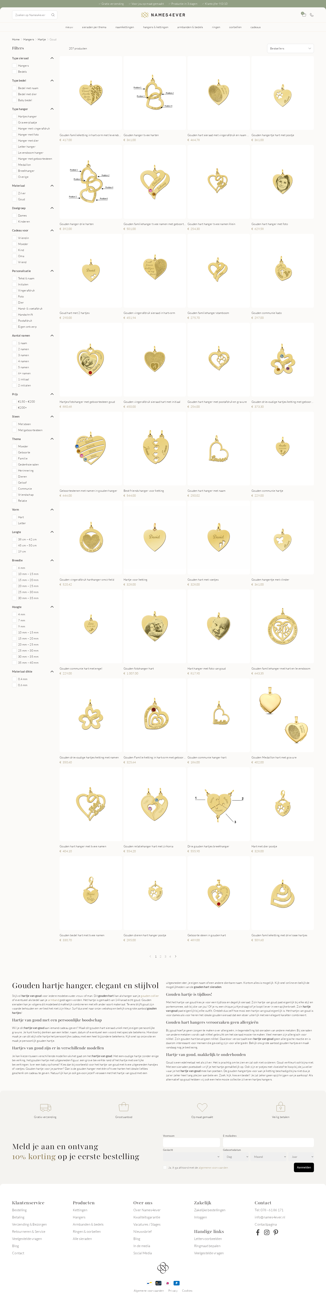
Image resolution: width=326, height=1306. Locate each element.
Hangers (28, 39)
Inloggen (200, 1217)
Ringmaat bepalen (207, 1246)
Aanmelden (304, 1167)
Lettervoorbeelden (208, 1239)
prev (65, 92)
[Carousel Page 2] (88, 126)
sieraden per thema (94, 27)
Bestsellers (277, 48)
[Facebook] (258, 1232)
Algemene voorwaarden (149, 1290)
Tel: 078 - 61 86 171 (269, 1210)
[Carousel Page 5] (162, 126)
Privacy (173, 1290)
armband (53, 1000)
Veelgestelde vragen (27, 1239)
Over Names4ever (147, 1210)
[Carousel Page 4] (96, 126)
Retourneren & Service (28, 1231)
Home (16, 39)
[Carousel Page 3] (92, 126)
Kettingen (80, 1210)
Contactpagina (266, 1224)
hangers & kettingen (155, 27)
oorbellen (235, 27)
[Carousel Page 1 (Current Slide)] (84, 126)
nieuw (69, 27)
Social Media (142, 1253)
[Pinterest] (276, 1232)
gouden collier (150, 995)
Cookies (187, 1290)
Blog (15, 1246)
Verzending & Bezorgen (29, 1224)
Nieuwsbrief (142, 1231)
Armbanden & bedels (88, 1224)
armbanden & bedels (190, 27)
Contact (18, 1253)
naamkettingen (124, 27)
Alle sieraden (82, 1239)
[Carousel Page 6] (291, 214)
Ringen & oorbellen (87, 1231)
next (116, 92)
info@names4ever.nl (270, 1217)
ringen (216, 27)
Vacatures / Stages (147, 1224)
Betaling (18, 1217)
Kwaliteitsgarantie (146, 1217)
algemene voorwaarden (213, 1167)
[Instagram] (267, 1232)
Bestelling (19, 1210)
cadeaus (256, 27)
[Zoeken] (53, 15)
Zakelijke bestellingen (210, 1210)
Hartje (42, 39)
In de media (141, 1246)
